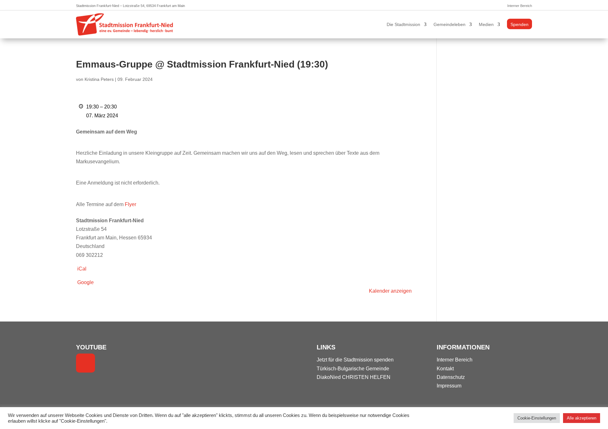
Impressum (449, 385)
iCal (81, 268)
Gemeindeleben (450, 24)
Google (85, 282)
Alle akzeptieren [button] (581, 418)
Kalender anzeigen (390, 291)
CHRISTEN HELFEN (366, 377)
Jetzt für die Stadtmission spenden (355, 359)
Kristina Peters (99, 79)
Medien (486, 24)
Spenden (519, 24)
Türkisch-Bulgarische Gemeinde (353, 368)
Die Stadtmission (403, 24)
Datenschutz (451, 377)
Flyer (130, 204)
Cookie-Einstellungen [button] (536, 418)
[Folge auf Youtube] (85, 363)
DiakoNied (329, 377)
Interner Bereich (519, 6)
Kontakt (445, 368)
